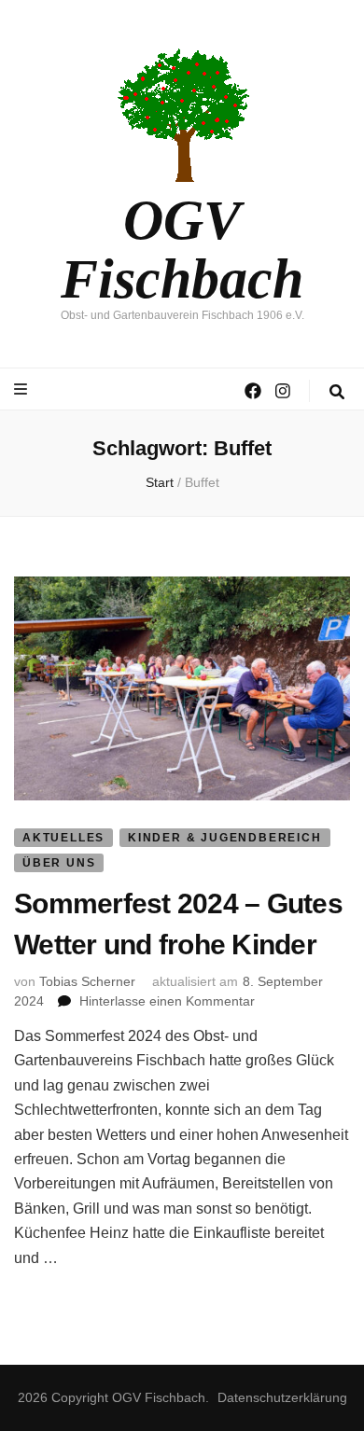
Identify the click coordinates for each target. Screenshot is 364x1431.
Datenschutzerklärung (282, 1397)
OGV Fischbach (182, 249)
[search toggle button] (336, 392)
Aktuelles (63, 837)
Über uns (58, 862)
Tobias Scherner (87, 981)
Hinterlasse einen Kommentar (167, 1000)
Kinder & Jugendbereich (225, 837)
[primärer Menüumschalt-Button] (23, 389)
